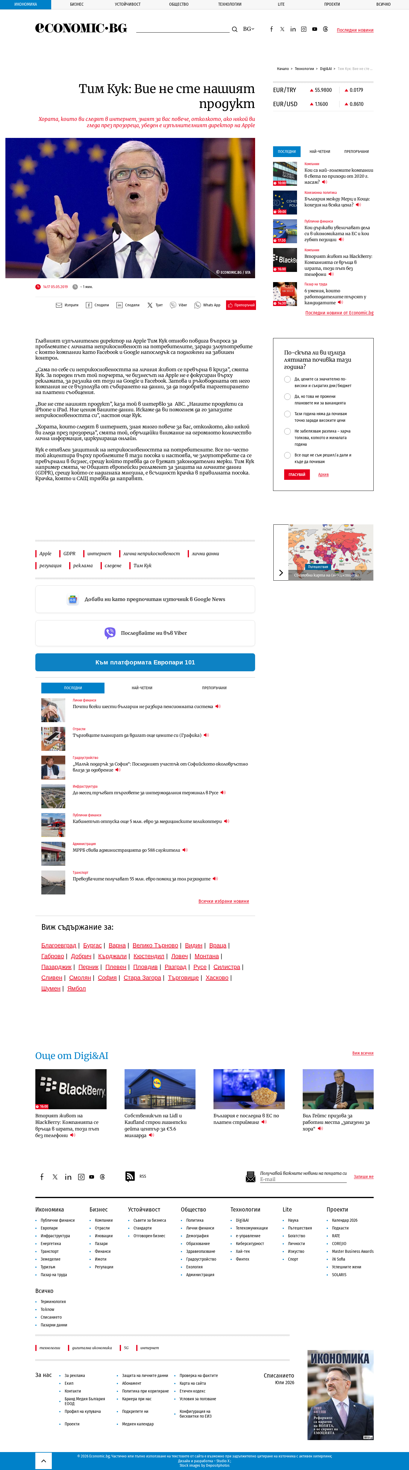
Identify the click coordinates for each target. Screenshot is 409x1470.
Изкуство (296, 1251)
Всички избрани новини (224, 901)
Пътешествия (318, 567)
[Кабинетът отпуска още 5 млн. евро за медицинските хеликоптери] (53, 825)
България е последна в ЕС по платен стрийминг (246, 1119)
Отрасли (102, 1228)
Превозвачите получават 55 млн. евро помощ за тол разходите (142, 879)
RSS (143, 1176)
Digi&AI (326, 68)
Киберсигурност (250, 1243)
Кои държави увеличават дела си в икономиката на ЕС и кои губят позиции (337, 233)
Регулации (104, 1267)
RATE (336, 1235)
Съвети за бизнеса (150, 1220)
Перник (88, 967)
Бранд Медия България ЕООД (85, 1401)
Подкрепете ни (135, 1411)
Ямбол (76, 988)
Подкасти (340, 1228)
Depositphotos (218, 1465)
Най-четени (142, 688)
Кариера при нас (137, 1398)
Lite (281, 4)
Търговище (183, 977)
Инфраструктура (55, 1235)
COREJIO (339, 1243)
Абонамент (131, 1383)
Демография (197, 1235)
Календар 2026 (345, 1220)
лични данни (205, 553)
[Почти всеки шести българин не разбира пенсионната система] (53, 710)
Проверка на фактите (199, 1375)
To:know (47, 1309)
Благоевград (58, 945)
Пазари (101, 1243)
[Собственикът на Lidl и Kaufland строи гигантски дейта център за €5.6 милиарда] (160, 1089)
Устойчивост (127, 4)
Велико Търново (155, 945)
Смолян (80, 977)
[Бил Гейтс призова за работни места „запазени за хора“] (338, 1089)
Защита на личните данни (145, 1375)
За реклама (75, 1375)
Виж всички (363, 1053)
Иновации (104, 1235)
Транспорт (50, 1251)
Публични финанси (58, 1220)
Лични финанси (200, 1228)
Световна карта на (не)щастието (326, 575)
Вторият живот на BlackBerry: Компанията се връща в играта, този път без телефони (338, 265)
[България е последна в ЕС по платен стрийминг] (249, 1089)
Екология (194, 1267)
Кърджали (112, 956)
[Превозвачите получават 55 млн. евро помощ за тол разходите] (53, 882)
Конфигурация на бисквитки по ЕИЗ (196, 1414)
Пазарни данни (54, 1325)
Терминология (53, 1301)
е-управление (248, 1235)
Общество (179, 4)
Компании (104, 1220)
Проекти (332, 4)
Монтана (207, 956)
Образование (198, 1243)
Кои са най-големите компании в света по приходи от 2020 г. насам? (339, 176)
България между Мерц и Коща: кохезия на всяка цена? (337, 202)
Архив (323, 475)
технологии (50, 1348)
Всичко (383, 4)
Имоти (101, 1259)
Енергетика (51, 1243)
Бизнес (77, 4)
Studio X (222, 1461)
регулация (50, 565)
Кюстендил (149, 956)
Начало (283, 68)
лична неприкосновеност (151, 553)
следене (113, 565)
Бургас (92, 945)
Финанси (103, 1251)
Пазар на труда (54, 1274)
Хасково (217, 977)
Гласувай (297, 474)
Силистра (226, 967)
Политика (195, 1220)
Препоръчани (214, 688)
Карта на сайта (193, 1383)
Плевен (115, 967)
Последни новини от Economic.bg (339, 313)
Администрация (200, 1274)
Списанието (51, 1317)
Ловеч (179, 956)
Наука (293, 1220)
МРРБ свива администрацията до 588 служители (127, 850)
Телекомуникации (252, 1228)
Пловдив (145, 967)
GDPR (69, 553)
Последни (73, 688)
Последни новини (355, 30)
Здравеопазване (200, 1251)
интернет (99, 553)
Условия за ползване (198, 1398)
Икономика (25, 4)
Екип (69, 1383)
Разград (176, 967)
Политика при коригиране (145, 1391)
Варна (117, 945)
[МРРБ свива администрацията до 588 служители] (53, 854)
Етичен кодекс (192, 1391)
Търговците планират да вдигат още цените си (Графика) (137, 735)
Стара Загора (142, 977)
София (107, 977)
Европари (49, 1228)
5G (126, 1348)
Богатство (296, 1235)
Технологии (230, 4)
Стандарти (143, 1228)
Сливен (51, 977)
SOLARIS (339, 1274)
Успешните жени (346, 1267)
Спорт (293, 1259)
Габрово (52, 956)
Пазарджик (56, 967)
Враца (217, 945)
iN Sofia (338, 1259)
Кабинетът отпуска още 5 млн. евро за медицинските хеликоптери (148, 821)
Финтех (242, 1259)
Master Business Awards (353, 1251)
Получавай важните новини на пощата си (303, 1173)
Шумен (50, 988)
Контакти (73, 1391)
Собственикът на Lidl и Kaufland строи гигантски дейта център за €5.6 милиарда (156, 1125)
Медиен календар (138, 1424)
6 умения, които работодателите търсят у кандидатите (335, 296)
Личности (296, 1243)
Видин (193, 945)
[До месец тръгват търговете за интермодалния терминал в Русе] (53, 796)
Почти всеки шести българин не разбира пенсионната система (143, 706)
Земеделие (50, 1259)
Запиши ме (364, 1177)
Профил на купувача (83, 1411)
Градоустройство (201, 1259)
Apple (45, 553)
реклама (83, 565)
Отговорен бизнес (149, 1235)
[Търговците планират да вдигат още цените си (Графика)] (53, 739)
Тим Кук (143, 565)
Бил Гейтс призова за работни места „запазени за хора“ (336, 1122)
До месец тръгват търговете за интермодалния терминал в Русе (146, 792)
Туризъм (48, 1267)
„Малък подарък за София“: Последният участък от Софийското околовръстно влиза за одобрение (160, 767)
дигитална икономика (92, 1348)
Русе (200, 967)
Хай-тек (243, 1251)
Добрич (81, 956)
